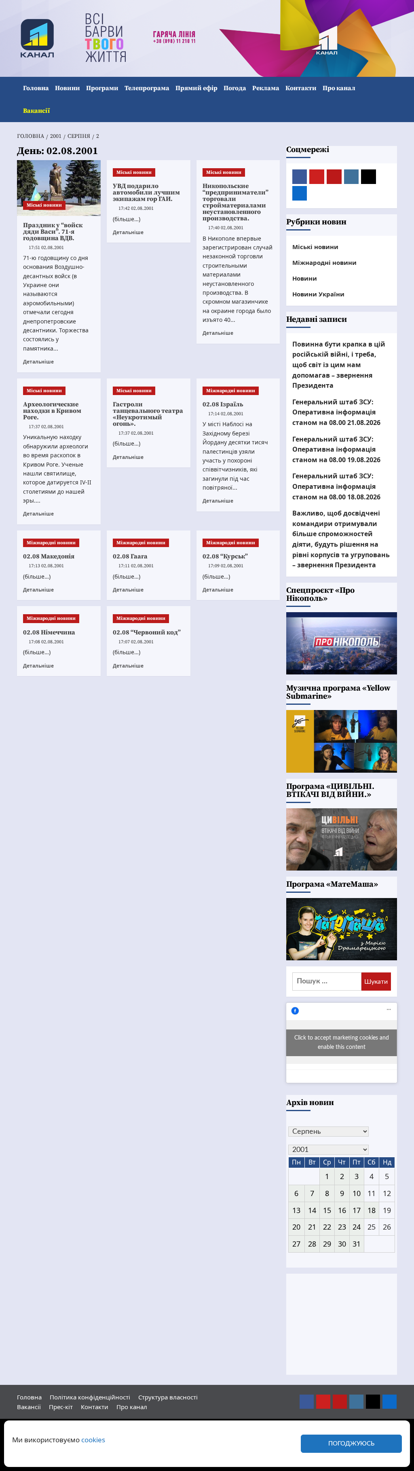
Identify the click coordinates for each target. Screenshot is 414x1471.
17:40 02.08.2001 (225, 228)
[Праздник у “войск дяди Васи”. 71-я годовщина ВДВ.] (59, 188)
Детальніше (38, 361)
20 (296, 1227)
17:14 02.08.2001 (225, 414)
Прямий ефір (196, 88)
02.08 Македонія (48, 556)
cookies (93, 1439)
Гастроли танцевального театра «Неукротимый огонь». (148, 414)
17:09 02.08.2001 (225, 566)
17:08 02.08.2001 (46, 642)
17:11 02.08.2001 (136, 566)
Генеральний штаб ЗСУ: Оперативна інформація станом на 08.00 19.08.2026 (336, 449)
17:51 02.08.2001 (46, 248)
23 (342, 1227)
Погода (235, 88)
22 (327, 1227)
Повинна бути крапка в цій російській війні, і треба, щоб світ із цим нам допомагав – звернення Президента (338, 365)
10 (357, 1193)
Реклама (265, 88)
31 (357, 1244)
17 (357, 1210)
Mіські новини (44, 205)
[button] (392, 100)
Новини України (318, 294)
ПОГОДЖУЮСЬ (351, 1444)
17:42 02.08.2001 (136, 208)
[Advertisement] (341, 1324)
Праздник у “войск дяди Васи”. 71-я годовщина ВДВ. (52, 231)
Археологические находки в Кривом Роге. (52, 410)
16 (342, 1210)
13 (296, 1210)
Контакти (301, 88)
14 (312, 1210)
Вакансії (36, 111)
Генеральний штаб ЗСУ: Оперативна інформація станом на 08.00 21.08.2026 (336, 412)
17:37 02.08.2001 (46, 427)
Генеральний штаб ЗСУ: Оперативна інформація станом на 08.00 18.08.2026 (336, 486)
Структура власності (168, 1397)
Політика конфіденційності (90, 1397)
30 (342, 1244)
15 (327, 1210)
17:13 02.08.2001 (46, 566)
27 (296, 1244)
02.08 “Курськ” (225, 556)
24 (357, 1227)
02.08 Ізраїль (223, 404)
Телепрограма (147, 88)
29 (327, 1244)
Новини (67, 88)
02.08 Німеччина (49, 632)
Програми (102, 88)
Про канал (339, 88)
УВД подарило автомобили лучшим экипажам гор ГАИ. (146, 192)
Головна (36, 88)
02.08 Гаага (130, 556)
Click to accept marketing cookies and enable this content (341, 1042)
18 (372, 1210)
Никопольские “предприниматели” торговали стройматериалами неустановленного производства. (235, 202)
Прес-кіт (61, 1407)
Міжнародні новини (230, 391)
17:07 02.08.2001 (136, 642)
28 (312, 1244)
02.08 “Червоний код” (147, 632)
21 (312, 1227)
